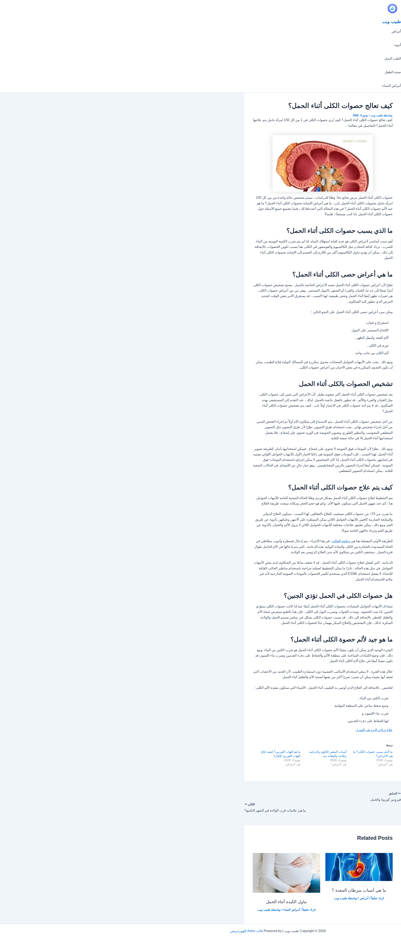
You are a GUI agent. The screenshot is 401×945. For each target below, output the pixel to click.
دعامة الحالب (341, 541)
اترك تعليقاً (377, 898)
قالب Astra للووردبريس (246, 931)
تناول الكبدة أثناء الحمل (286, 901)
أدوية (397, 45)
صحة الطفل (393, 72)
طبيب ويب (391, 21)
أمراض (396, 31)
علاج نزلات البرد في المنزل (374, 730)
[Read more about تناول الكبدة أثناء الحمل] (286, 891)
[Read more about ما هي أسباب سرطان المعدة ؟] (359, 880)
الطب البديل (392, 58)
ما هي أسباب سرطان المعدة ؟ (359, 890)
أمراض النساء (391, 85)
